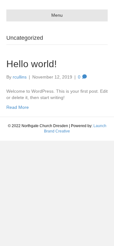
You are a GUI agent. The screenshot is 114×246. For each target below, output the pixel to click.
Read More (17, 107)
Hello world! (31, 64)
